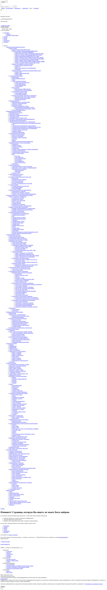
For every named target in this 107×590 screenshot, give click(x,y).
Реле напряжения (19, 161)
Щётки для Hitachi (16, 359)
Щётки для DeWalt (16, 352)
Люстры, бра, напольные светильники (24, 288)
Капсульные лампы (20, 260)
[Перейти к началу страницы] (2, 588)
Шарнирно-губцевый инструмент (17, 438)
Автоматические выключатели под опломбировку (24, 128)
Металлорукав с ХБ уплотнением (23, 90)
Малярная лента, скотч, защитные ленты (19, 453)
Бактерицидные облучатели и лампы (18, 239)
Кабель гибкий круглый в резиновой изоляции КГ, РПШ (29, 53)
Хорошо (3, 586)
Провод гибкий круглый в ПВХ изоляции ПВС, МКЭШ (29, 57)
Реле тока (17, 156)
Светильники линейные (21, 285)
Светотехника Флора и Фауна (16, 237)
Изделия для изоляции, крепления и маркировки (24, 95)
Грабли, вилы (15, 427)
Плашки (14, 382)
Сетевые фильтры (16, 203)
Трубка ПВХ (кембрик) (21, 94)
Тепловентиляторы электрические (20, 325)
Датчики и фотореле (17, 146)
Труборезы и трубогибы (18, 397)
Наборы (14, 377)
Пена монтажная (16, 466)
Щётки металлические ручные (19, 472)
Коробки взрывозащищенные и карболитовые (23, 208)
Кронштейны (18, 274)
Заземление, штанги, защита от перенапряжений (24, 167)
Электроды (12, 330)
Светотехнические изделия (13, 234)
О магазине (6, 32)
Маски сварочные (16, 340)
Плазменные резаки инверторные (20, 342)
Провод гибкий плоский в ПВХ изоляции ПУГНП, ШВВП (30, 61)
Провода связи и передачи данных (23, 65)
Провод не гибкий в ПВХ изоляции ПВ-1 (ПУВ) (27, 62)
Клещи (14, 396)
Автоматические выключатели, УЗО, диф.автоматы (22, 121)
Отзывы (5, 36)
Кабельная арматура (14, 100)
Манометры (15, 163)
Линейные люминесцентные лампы (24, 266)
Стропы (11, 499)
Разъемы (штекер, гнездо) (18, 335)
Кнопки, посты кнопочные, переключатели (20, 190)
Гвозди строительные (14, 495)
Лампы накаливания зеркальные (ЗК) (24, 254)
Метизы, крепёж (10, 490)
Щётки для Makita (16, 354)
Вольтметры (15, 144)
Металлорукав (15, 87)
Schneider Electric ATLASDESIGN (20, 213)
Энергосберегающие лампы (19, 243)
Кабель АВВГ (18, 74)
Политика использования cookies (14, 568)
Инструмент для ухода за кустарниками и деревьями (25, 428)
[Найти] (15, 6)
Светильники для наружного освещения (22, 296)
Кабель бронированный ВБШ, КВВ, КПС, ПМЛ (27, 56)
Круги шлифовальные (17, 470)
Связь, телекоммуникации (18, 110)
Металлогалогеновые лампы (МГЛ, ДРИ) (25, 250)
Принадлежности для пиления (16, 459)
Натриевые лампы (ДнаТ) (21, 247)
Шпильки (11, 504)
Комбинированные (17, 385)
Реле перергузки (19, 157)
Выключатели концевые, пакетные (21, 192)
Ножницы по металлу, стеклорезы (20, 439)
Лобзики (11, 344)
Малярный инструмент (15, 375)
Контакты (5, 42)
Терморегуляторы (16, 145)
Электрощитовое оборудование (17, 133)
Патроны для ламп (19, 278)
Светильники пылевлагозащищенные (24, 304)
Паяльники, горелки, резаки (16, 369)
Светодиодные (16, 309)
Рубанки (14, 400)
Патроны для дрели (17, 487)
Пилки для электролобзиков (19, 460)
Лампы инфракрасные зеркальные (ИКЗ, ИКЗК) (27, 255)
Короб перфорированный (18, 78)
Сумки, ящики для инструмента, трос (18, 373)
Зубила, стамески (16, 406)
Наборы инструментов (15, 367)
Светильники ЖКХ (20, 293)
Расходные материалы (11, 449)
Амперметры (15, 148)
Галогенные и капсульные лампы (20, 258)
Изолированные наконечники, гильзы (24, 107)
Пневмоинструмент (14, 447)
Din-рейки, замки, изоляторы (19, 137)
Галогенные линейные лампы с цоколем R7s (26, 262)
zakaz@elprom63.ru (63, 537)
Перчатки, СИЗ (16, 173)
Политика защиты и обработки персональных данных (19, 565)
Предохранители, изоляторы (19, 169)
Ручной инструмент (11, 363)
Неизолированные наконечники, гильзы (25, 108)
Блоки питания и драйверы (22, 280)
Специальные (15, 389)
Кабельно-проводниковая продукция (15, 47)
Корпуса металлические (18, 135)
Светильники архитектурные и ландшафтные (26, 297)
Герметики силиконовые (18, 464)
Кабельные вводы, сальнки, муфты (21, 102)
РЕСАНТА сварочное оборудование (18, 337)
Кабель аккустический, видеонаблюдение (25, 68)
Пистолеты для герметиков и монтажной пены (24, 468)
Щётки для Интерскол (17, 355)
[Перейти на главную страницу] (4, 14)
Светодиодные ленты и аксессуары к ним (19, 267)
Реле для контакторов (17, 182)
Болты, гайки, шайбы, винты (16, 494)
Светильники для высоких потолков (24, 302)
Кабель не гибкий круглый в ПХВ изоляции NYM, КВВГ (29, 58)
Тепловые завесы (16, 326)
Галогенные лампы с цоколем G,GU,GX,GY (26, 259)
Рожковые (14, 388)
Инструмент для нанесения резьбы (18, 376)
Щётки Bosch (15, 356)
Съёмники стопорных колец (19, 441)
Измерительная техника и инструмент (18, 419)
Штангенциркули (16, 421)
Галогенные (15, 310)
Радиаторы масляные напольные (20, 322)
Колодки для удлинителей (18, 200)
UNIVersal (14, 220)
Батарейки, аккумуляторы (15, 452)
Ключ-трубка (15, 386)
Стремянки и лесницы (14, 372)
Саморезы (11, 497)
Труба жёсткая (18, 86)
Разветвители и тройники (18, 204)
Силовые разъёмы (13, 184)
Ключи (11, 384)
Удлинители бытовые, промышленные (21, 205)
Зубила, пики (15, 486)
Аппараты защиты (16, 131)
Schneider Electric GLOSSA (19, 217)
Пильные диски (16, 461)
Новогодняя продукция (15, 236)
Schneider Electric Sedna (18, 229)
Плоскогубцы (15, 440)
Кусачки (14, 414)
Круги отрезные (16, 473)
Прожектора (12, 308)
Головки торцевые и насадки (19, 403)
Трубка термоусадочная (21, 93)
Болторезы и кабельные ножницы (20, 444)
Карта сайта (9, 572)
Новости (8, 34)
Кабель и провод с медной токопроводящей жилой (24, 51)
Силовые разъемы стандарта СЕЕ (20, 186)
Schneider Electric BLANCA (19, 219)
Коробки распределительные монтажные (22, 209)
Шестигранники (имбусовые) (19, 392)
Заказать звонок (4, 27)
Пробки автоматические (18, 132)
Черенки (14, 424)
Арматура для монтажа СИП (19, 103)
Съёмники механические (18, 401)
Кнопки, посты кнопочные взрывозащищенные (24, 194)
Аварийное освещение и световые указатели (26, 306)
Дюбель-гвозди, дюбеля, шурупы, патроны (20, 502)
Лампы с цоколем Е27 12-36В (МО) (24, 253)
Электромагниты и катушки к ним (18, 117)
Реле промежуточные (20, 158)
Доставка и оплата (11, 559)
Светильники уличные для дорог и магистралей (27, 299)
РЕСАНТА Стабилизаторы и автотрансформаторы (22, 119)
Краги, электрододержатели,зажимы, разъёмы (20, 331)
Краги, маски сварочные (18, 334)
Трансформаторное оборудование (17, 120)
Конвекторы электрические (19, 321)
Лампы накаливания (17, 251)
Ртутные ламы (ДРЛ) (20, 249)
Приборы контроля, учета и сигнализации (19, 142)
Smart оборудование (14, 114)
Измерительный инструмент (19, 422)
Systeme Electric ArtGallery (18, 215)
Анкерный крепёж (14, 493)
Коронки (14, 483)
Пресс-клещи (15, 418)
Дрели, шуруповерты (14, 350)
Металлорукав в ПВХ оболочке (23, 89)
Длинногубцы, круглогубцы (19, 445)
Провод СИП (18, 72)
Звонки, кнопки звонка (18, 153)
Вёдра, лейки (15, 426)
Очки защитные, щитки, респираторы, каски (23, 434)
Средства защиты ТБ (14, 165)
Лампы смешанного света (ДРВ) (23, 246)
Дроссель (17, 276)
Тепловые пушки (16, 320)
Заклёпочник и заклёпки (18, 405)
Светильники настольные (21, 295)
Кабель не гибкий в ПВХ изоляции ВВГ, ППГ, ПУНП (28, 55)
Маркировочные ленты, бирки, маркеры (25, 97)
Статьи (5, 39)
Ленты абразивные (17, 478)
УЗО (13, 124)
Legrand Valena (16, 228)
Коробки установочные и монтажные (18, 207)
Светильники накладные (21, 289)
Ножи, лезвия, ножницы (15, 368)
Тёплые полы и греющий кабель (17, 314)
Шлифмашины (13, 346)
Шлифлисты (15, 481)
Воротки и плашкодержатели (19, 379)
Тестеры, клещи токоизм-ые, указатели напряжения (25, 149)
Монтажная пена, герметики (16, 462)
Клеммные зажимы (17, 104)
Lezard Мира (15, 230)
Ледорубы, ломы (16, 430)
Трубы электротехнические (19, 81)
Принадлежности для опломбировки (18, 456)
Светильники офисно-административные (25, 291)
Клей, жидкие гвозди (17, 465)
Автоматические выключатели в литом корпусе (24, 125)
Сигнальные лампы (14, 116)
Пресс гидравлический (18, 417)
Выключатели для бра (17, 199)
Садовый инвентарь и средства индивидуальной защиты (23, 423)
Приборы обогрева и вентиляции (14, 312)
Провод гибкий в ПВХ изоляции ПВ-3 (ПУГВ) (27, 60)
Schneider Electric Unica (18, 225)
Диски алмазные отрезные (18, 474)
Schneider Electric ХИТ (17, 222)
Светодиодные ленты (17, 270)
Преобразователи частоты (15, 112)
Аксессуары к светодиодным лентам (21, 268)
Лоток (13, 79)
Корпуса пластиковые (17, 136)
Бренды (5, 38)
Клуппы (14, 380)
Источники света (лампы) (15, 241)
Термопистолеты (13, 348)
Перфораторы (12, 347)
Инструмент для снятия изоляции (17, 365)
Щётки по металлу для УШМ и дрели (21, 477)
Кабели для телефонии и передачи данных (22, 64)
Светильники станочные (21, 301)
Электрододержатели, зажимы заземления (22, 333)
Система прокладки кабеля (16, 76)
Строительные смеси (14, 489)
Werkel (14, 226)
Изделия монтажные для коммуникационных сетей (25, 232)
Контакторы (15, 178)
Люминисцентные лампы (18, 263)
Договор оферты (10, 564)
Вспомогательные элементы (19, 179)
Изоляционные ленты (20, 99)
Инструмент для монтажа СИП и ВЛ (18, 448)
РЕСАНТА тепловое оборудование (18, 318)
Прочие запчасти (16, 358)
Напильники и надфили (18, 409)
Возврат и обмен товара (12, 35)
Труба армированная (20, 83)
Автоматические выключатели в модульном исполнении (26, 123)
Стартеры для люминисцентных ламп (24, 279)
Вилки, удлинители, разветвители (17, 196)
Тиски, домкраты (16, 402)
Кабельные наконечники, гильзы (20, 106)
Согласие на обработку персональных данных (17, 567)
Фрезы (14, 480)
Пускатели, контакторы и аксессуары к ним (20, 177)
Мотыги (14, 432)
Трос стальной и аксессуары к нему (18, 501)
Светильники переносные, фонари (18, 238)
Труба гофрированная (20, 85)
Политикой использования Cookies (93, 584)
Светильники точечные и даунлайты (24, 287)
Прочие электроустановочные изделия (21, 233)
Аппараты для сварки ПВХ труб (20, 338)
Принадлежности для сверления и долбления (20, 482)
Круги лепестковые (17, 476)
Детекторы (12, 361)
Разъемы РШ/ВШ (16, 188)
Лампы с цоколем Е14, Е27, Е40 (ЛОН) (25, 257)
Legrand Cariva (15, 224)
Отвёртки (14, 410)
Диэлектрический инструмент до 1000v (19, 364)
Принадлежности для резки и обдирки (18, 469)
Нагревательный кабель (18, 317)
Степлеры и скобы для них (19, 411)
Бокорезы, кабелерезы (17, 443)
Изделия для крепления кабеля (22, 98)
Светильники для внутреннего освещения (22, 283)
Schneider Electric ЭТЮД (18, 221)
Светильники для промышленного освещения (23, 300)
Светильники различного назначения (18, 271)
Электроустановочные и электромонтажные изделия (19, 195)
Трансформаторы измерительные (20, 152)
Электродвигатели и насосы (16, 174)
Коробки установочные (18, 211)
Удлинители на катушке (18, 198)
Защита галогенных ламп (21, 275)
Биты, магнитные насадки (15, 455)
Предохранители (19, 170)
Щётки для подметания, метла (19, 436)
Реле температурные (20, 162)
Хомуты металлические (15, 503)
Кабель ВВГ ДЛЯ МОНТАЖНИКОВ (24, 52)
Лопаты (14, 431)
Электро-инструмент (11, 343)
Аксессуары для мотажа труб (22, 82)
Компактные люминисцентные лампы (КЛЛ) (26, 264)
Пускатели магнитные (17, 180)
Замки (10, 491)
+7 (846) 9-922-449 (5, 25)
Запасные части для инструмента (17, 351)
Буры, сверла (15, 485)
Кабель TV (18, 66)
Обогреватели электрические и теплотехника (20, 327)
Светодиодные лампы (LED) (19, 242)
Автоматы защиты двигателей (19, 129)
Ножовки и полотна (17, 398)
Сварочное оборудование (12, 329)
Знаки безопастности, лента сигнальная (22, 166)
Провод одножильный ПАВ (22, 73)
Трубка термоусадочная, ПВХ (19, 91)
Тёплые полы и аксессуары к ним (20, 316)
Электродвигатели (16, 175)
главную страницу (13, 534)
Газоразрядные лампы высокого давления (22, 245)
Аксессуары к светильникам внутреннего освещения (28, 284)
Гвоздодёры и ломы (17, 394)
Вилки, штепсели (16, 201)
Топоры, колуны (16, 435)
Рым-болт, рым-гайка (14, 498)
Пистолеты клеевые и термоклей (17, 371)
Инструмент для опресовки (16, 415)
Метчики (14, 381)
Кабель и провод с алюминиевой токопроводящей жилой (26, 70)
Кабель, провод (13, 48)
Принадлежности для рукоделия (17, 457)
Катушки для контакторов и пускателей (22, 183)
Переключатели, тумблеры (18, 191)
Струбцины (15, 413)
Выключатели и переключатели (20, 360)
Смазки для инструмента (15, 451)
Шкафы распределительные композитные (22, 141)
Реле (13, 154)
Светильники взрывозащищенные (23, 305)
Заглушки (14, 138)
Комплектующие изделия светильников (22, 272)
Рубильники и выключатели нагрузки (18, 115)
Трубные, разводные (17, 390)
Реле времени (18, 159)
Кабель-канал (15, 77)
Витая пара (18, 69)
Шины (14, 140)
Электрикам (6, 40)
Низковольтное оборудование (13, 111)
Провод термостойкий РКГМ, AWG (21, 49)
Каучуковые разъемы (17, 187)
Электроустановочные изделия (17, 212)
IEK (13, 216)
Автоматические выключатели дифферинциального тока (26, 127)
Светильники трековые (21, 292)
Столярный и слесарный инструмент (18, 393)
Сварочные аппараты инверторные (21, 339)
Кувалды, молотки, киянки (19, 407)
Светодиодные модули (20, 281)
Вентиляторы (12, 313)
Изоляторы (18, 171)
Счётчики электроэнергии (18, 150)
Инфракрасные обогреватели (19, 323)
